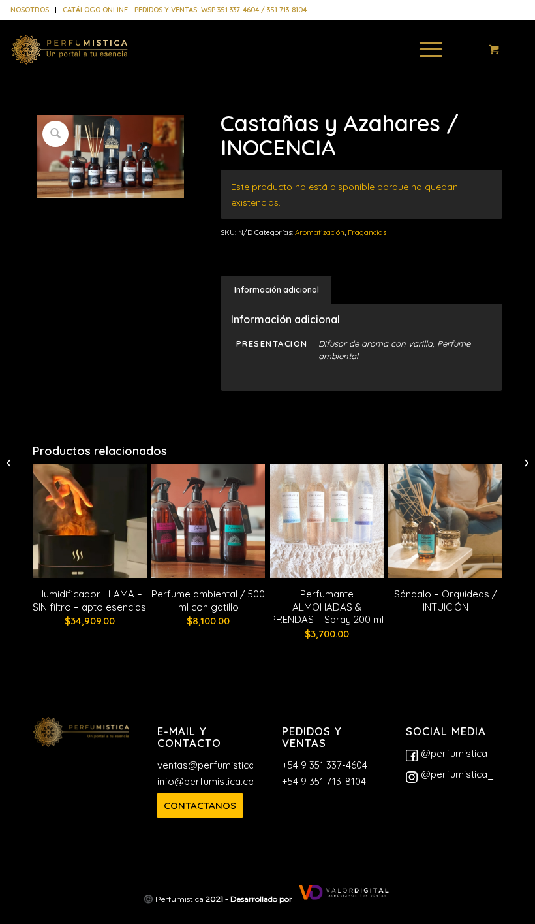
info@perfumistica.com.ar (216, 781)
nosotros (29, 9)
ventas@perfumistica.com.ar (222, 765)
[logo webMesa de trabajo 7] (69, 58)
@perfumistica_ (457, 774)
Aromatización (319, 232)
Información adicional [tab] (276, 290)
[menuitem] (33, 10)
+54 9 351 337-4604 (324, 765)
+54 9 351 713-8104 (324, 781)
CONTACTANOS (200, 805)
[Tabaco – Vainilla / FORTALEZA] (525, 462)
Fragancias (367, 232)
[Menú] (424, 49)
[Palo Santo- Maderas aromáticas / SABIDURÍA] (10, 462)
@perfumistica (454, 753)
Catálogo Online (95, 9)
